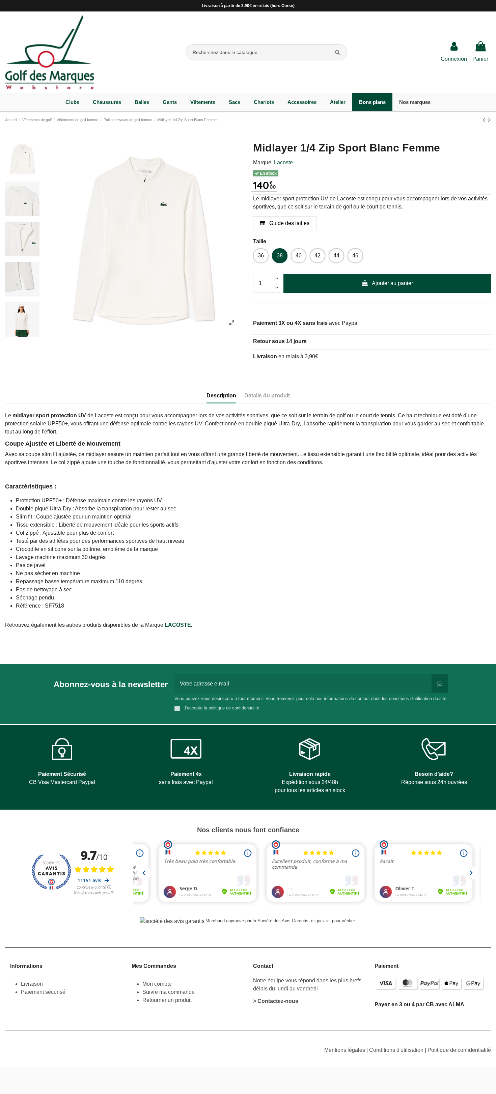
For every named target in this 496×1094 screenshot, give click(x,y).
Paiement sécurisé (43, 992)
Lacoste (283, 162)
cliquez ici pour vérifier (333, 921)
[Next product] (489, 119)
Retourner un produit (167, 1000)
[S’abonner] (440, 683)
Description (221, 395)
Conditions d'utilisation (397, 1050)
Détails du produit (267, 395)
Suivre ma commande (168, 992)
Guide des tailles (288, 223)
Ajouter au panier (392, 283)
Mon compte (157, 984)
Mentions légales (345, 1050)
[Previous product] (485, 119)
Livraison (32, 984)
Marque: (263, 162)
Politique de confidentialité (459, 1050)
